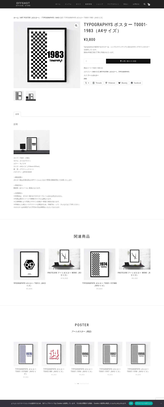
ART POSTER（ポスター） (30, 17)
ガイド (78, 4)
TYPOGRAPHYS (48, 17)
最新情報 (88, 4)
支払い (126, 4)
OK (131, 403)
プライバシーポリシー (144, 403)
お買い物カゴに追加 (129, 61)
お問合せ (136, 4)
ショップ (99, 4)
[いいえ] (161, 403)
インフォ (68, 4)
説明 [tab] (17, 114)
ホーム (58, 4)
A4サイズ (59, 17)
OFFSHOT (23, 3)
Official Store (23, 5)
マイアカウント (113, 4)
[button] (76, 25)
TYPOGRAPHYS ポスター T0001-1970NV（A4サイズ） (25, 371)
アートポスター (93, 75)
